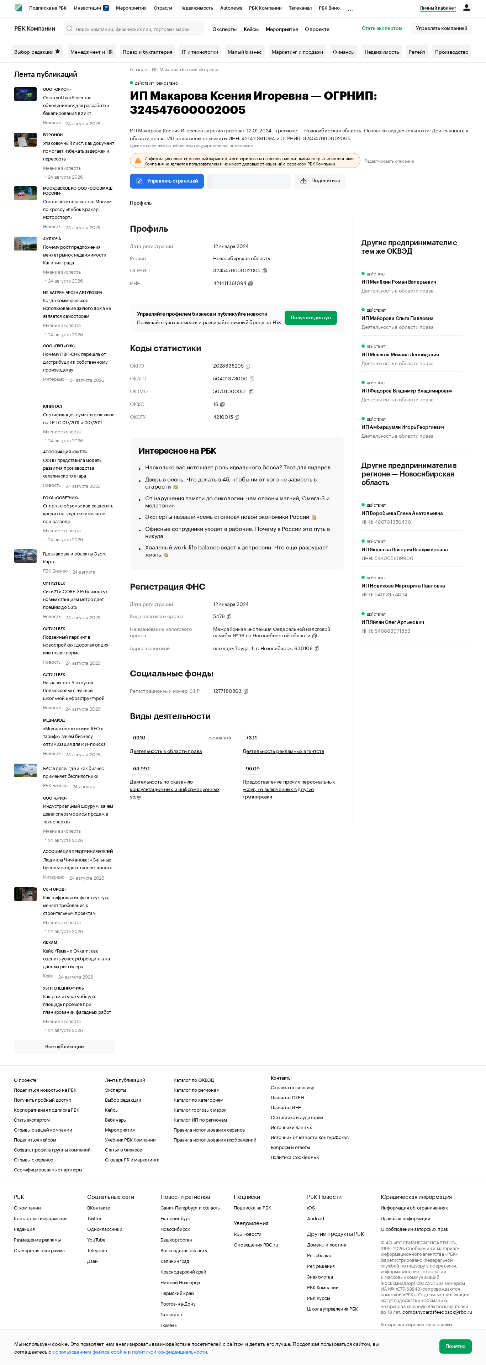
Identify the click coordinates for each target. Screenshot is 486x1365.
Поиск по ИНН (286, 1106)
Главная (138, 68)
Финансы (344, 51)
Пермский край (177, 1292)
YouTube (96, 1239)
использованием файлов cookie (89, 1351)
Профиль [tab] (141, 203)
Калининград (174, 1260)
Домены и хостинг (327, 1244)
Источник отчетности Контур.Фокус (310, 1136)
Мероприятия (131, 8)
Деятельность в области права (166, 750)
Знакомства (320, 1276)
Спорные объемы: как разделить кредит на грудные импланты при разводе (78, 512)
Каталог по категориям (198, 1099)
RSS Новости (248, 1233)
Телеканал (300, 8)
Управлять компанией (441, 28)
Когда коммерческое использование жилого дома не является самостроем (77, 307)
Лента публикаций (45, 74)
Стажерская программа (39, 1249)
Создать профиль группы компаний (52, 1149)
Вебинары (116, 1119)
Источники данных (291, 1126)
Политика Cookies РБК (295, 1156)
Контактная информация (41, 1217)
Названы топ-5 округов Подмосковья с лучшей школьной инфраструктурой (74, 689)
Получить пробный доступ (42, 1099)
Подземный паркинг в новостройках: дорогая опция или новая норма (76, 644)
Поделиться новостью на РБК (45, 1089)
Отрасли (163, 8)
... (351, 6)
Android (315, 1217)
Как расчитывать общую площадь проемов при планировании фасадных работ (77, 1003)
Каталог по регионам (196, 1089)
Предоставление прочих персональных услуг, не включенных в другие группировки (289, 789)
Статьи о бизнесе (123, 1149)
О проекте (317, 29)
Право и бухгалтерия (147, 51)
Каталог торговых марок (200, 1109)
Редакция (24, 1228)
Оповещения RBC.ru (256, 1244)
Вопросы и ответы (290, 1146)
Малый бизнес (245, 51)
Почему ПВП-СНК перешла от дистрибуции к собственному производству (75, 361)
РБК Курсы (318, 1297)
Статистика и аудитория (297, 1116)
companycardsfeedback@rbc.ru (437, 1311)
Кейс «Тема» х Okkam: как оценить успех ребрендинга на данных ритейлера (76, 958)
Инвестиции (88, 8)
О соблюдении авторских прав (414, 1228)
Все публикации (64, 1046)
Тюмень (168, 1324)
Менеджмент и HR (91, 51)
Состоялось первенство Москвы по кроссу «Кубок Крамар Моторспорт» (77, 208)
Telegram (97, 1249)
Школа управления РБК (332, 1308)
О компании (27, 1207)
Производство (451, 51)
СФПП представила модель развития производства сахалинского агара (72, 467)
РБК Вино (329, 8)
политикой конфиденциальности (169, 1351)
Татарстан (171, 1313)
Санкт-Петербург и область (190, 1207)
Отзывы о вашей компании (43, 1129)
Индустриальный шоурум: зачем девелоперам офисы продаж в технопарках (78, 813)
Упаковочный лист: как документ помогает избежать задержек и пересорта (78, 150)
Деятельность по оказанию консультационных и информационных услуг (174, 789)
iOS (311, 1207)
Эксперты (224, 29)
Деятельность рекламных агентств (283, 750)
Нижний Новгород (180, 1281)
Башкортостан (176, 1239)
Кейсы (251, 29)
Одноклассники (104, 1228)
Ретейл (417, 51)
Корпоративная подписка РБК (46, 1109)
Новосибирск (175, 1228)
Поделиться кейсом (35, 1139)
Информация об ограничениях (414, 1207)
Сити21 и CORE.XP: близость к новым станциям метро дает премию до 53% (75, 598)
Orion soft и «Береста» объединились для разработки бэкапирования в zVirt (76, 104)
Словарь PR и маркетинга (132, 1159)
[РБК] (18, 7)
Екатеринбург (175, 1217)
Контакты (281, 1078)
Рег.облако (319, 1254)
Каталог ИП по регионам (200, 1119)
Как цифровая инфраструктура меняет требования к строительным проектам (76, 904)
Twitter (94, 1217)
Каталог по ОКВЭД (194, 1079)
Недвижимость (196, 8)
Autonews (231, 8)
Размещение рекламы (37, 1239)
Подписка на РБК (48, 8)
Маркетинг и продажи (297, 51)
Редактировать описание (389, 160)
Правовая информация (405, 1217)
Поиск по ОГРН (287, 1096)
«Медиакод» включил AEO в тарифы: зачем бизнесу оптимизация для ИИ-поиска (74, 735)
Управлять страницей (172, 181)
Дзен (92, 1260)
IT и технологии (200, 51)
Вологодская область (183, 1249)
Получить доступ (311, 317)
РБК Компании (265, 8)
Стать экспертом (382, 28)
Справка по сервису (292, 1086)
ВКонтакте (98, 1207)
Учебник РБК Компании (130, 1139)
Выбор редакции (33, 51)
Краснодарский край (183, 1271)
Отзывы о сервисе (33, 1159)
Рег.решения (321, 1265)
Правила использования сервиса (209, 1129)
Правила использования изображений (215, 1139)
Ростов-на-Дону (177, 1303)
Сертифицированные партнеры (48, 1168)
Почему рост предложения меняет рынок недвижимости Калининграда (74, 254)
